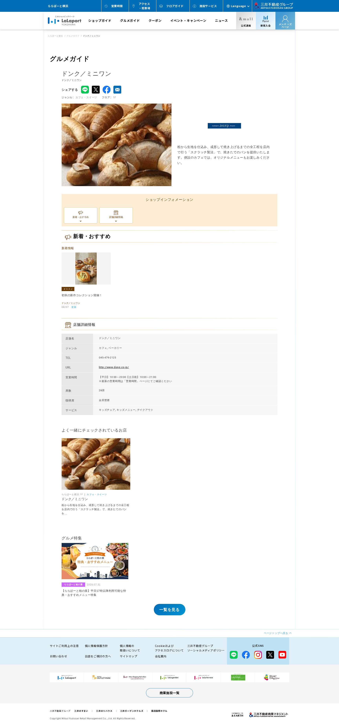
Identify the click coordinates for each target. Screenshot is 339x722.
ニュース (221, 20)
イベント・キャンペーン (188, 20)
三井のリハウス (104, 710)
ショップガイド (99, 20)
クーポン (155, 20)
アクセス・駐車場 (144, 6)
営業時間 (117, 6)
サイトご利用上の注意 (64, 646)
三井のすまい (81, 710)
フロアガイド (175, 6)
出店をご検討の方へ (98, 656)
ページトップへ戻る (323, 706)
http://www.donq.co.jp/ (114, 367)
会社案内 (161, 656)
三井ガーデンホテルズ (131, 710)
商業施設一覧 (170, 692)
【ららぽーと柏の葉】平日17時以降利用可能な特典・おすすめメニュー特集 (94, 592)
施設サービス (208, 6)
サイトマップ (128, 656)
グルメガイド (130, 20)
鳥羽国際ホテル (159, 710)
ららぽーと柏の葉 (73, 584)
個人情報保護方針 (96, 646)
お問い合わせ (58, 656)
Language (238, 6)
